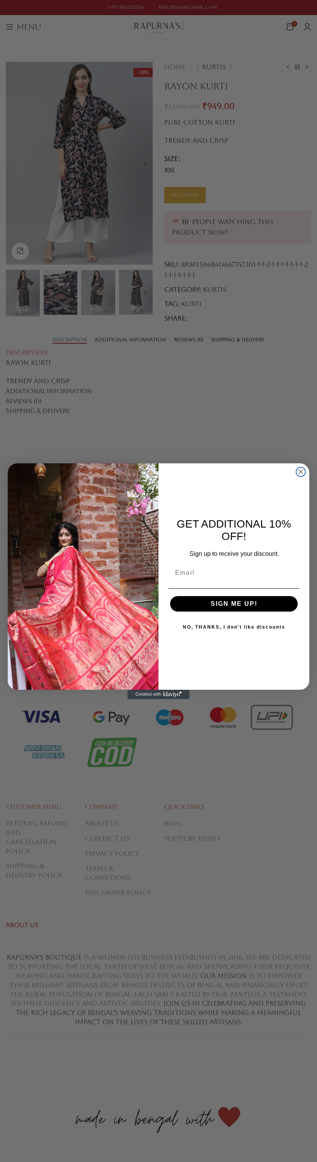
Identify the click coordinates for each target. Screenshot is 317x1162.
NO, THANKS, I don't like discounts (234, 627)
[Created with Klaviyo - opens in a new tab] (158, 694)
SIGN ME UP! (234, 603)
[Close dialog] (300, 471)
